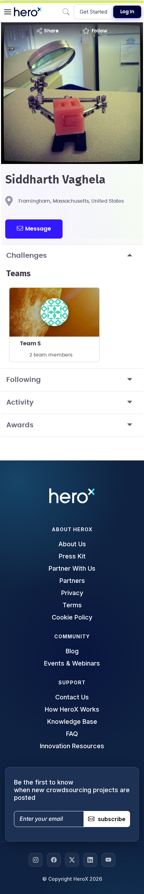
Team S (30, 343)
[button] (8, 11)
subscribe (111, 819)
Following (23, 379)
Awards (20, 425)
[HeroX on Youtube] (108, 860)
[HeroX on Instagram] (36, 860)
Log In (127, 11)
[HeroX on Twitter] (72, 860)
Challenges (26, 255)
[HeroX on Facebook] (54, 860)
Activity (20, 402)
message (38, 229)
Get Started (93, 11)
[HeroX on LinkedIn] (90, 860)
